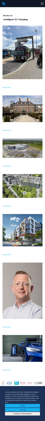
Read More (7, 87)
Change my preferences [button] (23, 413)
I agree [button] (22, 405)
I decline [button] (22, 409)
